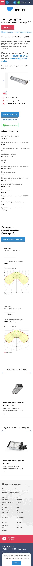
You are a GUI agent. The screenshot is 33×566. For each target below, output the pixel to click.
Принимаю (16, 562)
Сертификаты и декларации (15, 104)
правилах (26, 558)
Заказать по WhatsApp (11, 125)
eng (25, 2)
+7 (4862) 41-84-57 (19, 56)
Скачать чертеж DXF (13, 101)
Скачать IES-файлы (12, 98)
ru (22, 2)
